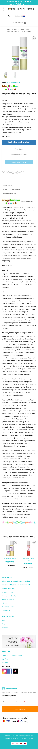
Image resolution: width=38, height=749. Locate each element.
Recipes (5, 628)
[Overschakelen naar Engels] (13, 743)
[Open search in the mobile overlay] (9, 16)
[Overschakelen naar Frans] (25, 743)
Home (9, 29)
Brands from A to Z (9, 588)
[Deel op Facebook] (7, 172)
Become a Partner (8, 607)
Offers (4, 624)
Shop (16, 29)
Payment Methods (9, 596)
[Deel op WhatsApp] (3, 172)
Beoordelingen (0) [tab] (9, 193)
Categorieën (24, 29)
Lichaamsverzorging (14, 31)
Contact (5, 663)
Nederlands (18, 16)
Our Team (5, 659)
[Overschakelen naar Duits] (21, 743)
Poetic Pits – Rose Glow (28, 559)
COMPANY (6, 652)
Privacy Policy (7, 603)
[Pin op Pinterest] (18, 172)
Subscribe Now (19, 162)
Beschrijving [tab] (7, 185)
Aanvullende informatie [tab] (11, 189)
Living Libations (13, 82)
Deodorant (27, 31)
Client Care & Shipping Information (16, 581)
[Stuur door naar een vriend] (15, 172)
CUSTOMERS (7, 578)
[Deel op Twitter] (11, 172)
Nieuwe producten (26, 735)
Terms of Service (8, 599)
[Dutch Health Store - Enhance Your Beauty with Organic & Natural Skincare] (20, 9)
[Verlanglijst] (34, 38)
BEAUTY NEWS (8, 617)
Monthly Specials (11, 735)
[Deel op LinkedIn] (22, 172)
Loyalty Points (7, 592)
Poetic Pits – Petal (10, 559)
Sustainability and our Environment (16, 585)
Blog (3, 620)
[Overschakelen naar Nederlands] (17, 743)
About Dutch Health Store (12, 655)
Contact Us (6, 611)
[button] (3, 9)
